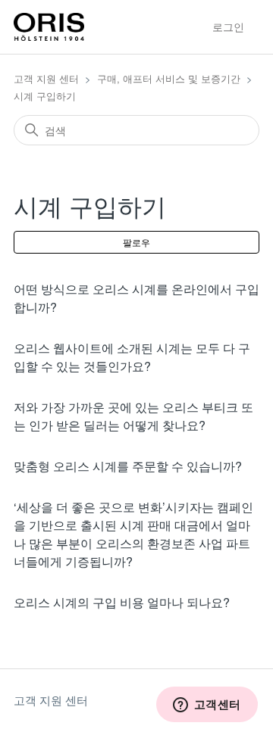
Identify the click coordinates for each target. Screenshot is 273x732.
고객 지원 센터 (46, 78)
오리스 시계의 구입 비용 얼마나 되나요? (122, 602)
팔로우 (136, 241)
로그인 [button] (228, 26)
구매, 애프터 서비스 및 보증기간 (168, 78)
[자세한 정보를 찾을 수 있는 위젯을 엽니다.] (206, 705)
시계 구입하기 (45, 96)
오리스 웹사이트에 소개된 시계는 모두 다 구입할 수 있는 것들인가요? (132, 357)
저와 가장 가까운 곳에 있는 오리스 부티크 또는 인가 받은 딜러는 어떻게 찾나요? (133, 416)
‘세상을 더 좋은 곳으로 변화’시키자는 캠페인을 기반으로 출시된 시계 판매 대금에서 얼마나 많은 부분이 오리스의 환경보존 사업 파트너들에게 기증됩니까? (133, 534)
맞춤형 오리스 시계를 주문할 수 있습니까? (128, 466)
